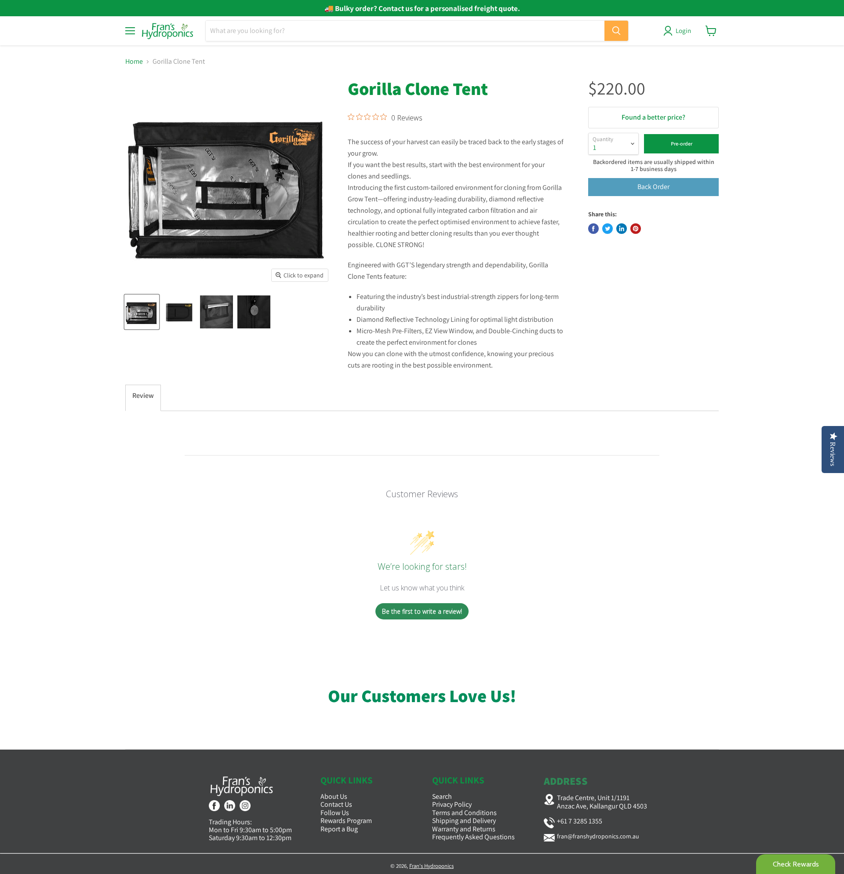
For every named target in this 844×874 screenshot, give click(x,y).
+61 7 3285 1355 (579, 821)
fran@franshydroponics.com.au (598, 836)
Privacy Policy (452, 804)
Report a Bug (339, 829)
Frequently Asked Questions (473, 836)
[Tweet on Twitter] (607, 228)
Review (143, 395)
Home (134, 62)
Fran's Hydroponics (431, 866)
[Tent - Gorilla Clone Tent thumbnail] (141, 312)
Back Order (653, 186)
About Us (333, 796)
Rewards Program (346, 820)
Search (442, 796)
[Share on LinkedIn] (621, 228)
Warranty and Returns (463, 829)
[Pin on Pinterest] (635, 228)
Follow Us (334, 812)
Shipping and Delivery (464, 820)
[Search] (616, 31)
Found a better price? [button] (653, 117)
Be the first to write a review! (422, 611)
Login (683, 30)
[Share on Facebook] (593, 228)
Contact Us (336, 804)
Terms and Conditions (464, 812)
